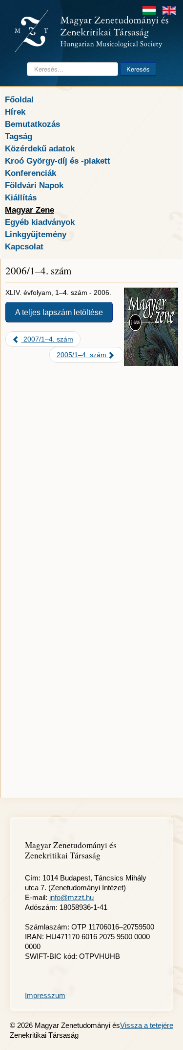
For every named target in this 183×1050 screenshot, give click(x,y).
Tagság (18, 136)
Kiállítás (21, 197)
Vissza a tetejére (146, 1025)
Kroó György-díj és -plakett (57, 160)
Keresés (138, 68)
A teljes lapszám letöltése (59, 312)
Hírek (15, 111)
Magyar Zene (29, 209)
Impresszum (45, 995)
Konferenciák (30, 173)
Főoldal (19, 99)
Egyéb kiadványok (40, 222)
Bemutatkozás (32, 124)
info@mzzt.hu (71, 897)
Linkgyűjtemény (35, 234)
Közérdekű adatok (40, 148)
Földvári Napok (34, 185)
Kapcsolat (24, 246)
